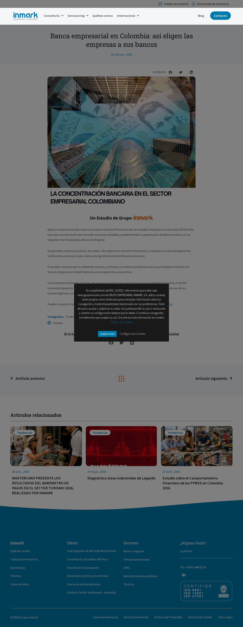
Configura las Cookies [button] (132, 333)
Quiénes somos (102, 16)
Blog (201, 16)
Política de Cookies (121, 322)
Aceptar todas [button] (107, 333)
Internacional (126, 16)
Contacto (220, 16)
